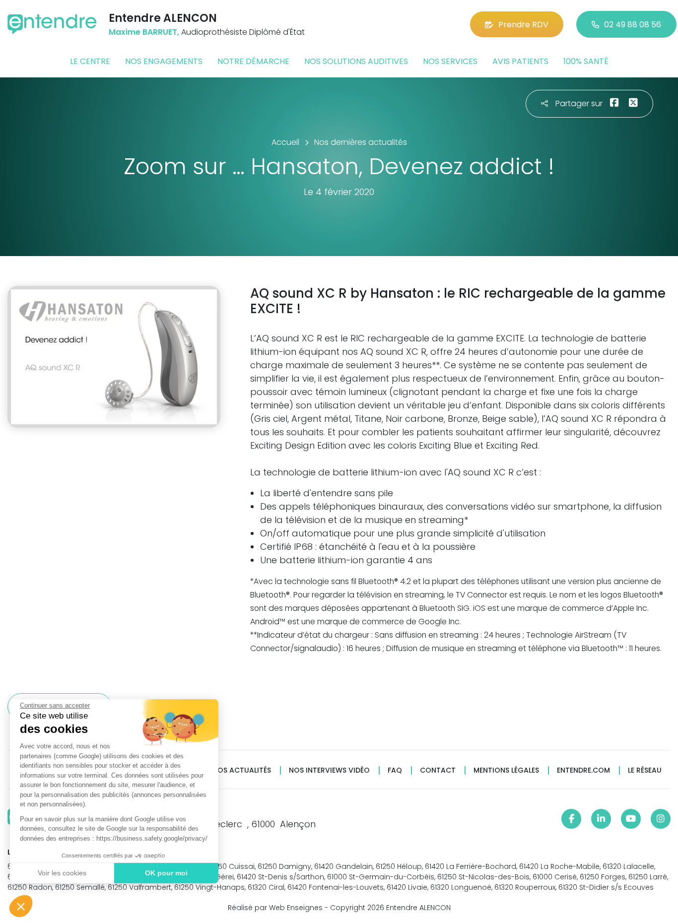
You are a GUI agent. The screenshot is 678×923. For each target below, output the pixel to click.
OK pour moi (166, 873)
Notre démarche (253, 61)
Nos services (450, 61)
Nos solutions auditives (356, 61)
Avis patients (520, 61)
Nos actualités (241, 770)
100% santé (586, 61)
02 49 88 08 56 (632, 24)
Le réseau (645, 770)
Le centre (90, 61)
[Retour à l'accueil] (52, 24)
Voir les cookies (62, 873)
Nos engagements (164, 61)
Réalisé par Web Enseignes (275, 908)
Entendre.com (583, 770)
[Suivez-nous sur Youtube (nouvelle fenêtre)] (631, 819)
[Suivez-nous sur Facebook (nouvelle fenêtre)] (571, 819)
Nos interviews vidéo (329, 770)
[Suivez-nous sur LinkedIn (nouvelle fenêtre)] (601, 819)
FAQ (395, 770)
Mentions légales (506, 770)
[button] (21, 906)
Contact (438, 770)
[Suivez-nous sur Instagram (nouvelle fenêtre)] (661, 819)
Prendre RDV (523, 24)
